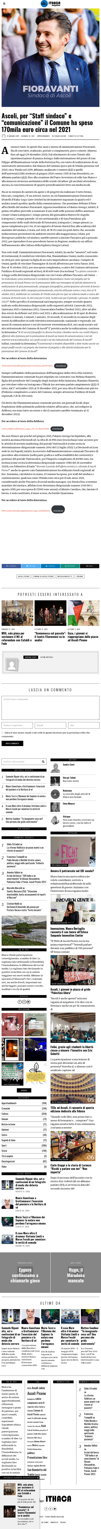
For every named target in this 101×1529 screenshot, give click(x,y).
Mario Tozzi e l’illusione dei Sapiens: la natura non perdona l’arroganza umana (26, 798)
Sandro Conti (68, 764)
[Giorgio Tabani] (55, 781)
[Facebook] (20, 1002)
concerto (43, 1414)
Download (61, 366)
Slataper (67, 816)
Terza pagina (7, 1156)
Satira (4, 1135)
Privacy (63, 1522)
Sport (4, 1145)
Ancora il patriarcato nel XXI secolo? (72, 871)
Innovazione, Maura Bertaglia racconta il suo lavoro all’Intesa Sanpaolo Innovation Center (69, 931)
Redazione (67, 790)
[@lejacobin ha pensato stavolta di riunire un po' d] (11, 1024)
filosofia (38, 1426)
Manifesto (54, 1522)
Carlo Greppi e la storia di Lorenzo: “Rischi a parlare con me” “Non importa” (71, 1168)
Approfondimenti (43, 136)
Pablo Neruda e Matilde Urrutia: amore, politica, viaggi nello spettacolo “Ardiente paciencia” (25, 863)
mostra (29, 1445)
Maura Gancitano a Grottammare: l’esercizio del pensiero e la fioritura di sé (25, 788)
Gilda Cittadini (13, 844)
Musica (35, 1445)
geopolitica (42, 1430)
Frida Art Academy (33, 1430)
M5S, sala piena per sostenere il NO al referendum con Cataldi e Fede (17, 638)
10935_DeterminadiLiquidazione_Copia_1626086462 (26, 511)
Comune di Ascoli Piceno (43, 576)
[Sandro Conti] (55, 768)
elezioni (44, 1418)
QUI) (70, 169)
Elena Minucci (69, 803)
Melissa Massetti (65, 576)
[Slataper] (55, 820)
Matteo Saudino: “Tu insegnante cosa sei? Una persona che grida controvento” (24, 820)
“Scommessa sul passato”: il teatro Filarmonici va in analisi (50, 636)
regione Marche (40, 1465)
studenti (42, 1479)
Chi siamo (45, 1522)
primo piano (39, 1462)
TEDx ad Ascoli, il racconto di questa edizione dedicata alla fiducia (72, 1109)
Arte (29, 1388)
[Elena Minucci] (55, 807)
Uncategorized (8, 1161)
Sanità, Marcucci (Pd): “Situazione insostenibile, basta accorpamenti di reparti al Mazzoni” (26, 894)
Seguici (24, 1090)
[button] (43, 761)
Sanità (37, 1474)
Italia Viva (37, 1433)
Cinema (30, 1410)
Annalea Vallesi (13, 872)
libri (35, 1437)
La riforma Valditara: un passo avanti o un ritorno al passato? (25, 849)
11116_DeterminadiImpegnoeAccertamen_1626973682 (27, 366)
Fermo (41, 1422)
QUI (23, 177)
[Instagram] (24, 1002)
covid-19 (30, 1418)
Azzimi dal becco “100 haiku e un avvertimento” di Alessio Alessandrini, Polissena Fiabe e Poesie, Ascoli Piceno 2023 (26, 878)
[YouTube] (28, 1002)
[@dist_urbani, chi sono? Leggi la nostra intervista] (36, 1024)
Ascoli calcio (38, 1388)
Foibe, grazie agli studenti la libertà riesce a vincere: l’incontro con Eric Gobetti (71, 1050)
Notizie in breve (8, 1124)
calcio (38, 1399)
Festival (29, 1426)
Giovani (5, 1119)
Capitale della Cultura (36, 1406)
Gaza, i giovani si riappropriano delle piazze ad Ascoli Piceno (83, 636)
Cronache (6, 1108)
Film (33, 1426)
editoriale (37, 1418)
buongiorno (31, 1399)
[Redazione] (55, 794)
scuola (43, 1474)
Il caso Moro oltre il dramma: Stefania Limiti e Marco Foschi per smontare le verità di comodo (26, 809)
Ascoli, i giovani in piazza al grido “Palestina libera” (70, 991)
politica (31, 1453)
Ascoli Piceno (23, 576)
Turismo (79, 576)
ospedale (42, 1445)
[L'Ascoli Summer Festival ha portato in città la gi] (36, 1049)
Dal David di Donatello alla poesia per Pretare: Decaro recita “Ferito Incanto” (24, 908)
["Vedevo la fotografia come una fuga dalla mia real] (11, 1049)
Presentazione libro (37, 1457)
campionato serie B (35, 1402)
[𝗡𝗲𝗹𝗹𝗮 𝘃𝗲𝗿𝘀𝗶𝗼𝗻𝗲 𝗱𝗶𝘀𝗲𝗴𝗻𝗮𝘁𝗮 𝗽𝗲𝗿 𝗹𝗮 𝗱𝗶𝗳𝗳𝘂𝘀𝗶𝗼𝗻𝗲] (36, 1074)
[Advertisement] (51, 540)
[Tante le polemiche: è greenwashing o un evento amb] (11, 1074)
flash (43, 1426)
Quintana (30, 1465)
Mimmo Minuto (40, 1441)
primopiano (31, 1462)
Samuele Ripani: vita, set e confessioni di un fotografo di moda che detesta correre (25, 778)
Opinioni (5, 1129)
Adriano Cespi (14, 136)
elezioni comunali (33, 1422)
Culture (5, 1113)
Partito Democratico (34, 1449)
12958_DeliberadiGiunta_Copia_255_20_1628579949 (25, 429)
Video (4, 1166)
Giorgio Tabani (69, 777)
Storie (4, 1150)
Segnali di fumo (8, 1140)
